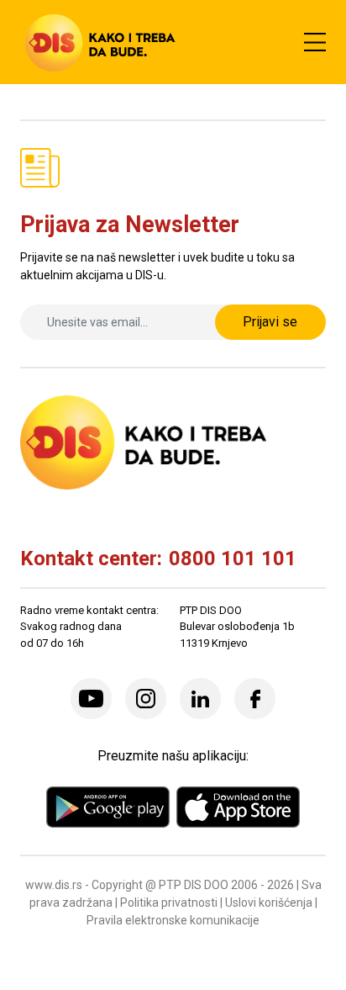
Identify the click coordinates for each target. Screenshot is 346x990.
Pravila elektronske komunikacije (173, 920)
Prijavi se (270, 322)
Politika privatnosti (169, 902)
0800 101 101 (232, 558)
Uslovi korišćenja (268, 902)
